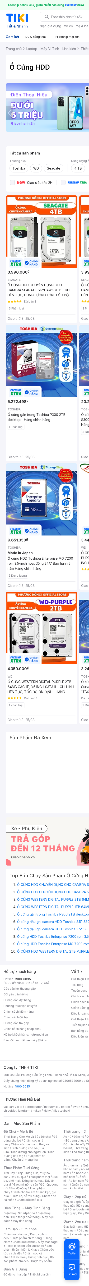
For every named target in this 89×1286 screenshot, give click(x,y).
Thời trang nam (76, 1160)
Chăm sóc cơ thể (24, 1242)
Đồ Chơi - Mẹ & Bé (18, 1131)
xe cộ (68, 26)
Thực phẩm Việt (39, 1177)
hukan (37, 1110)
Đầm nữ (79, 1136)
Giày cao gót (72, 1201)
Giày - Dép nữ (74, 1196)
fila (55, 1110)
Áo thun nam (71, 1165)
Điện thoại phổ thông (25, 1217)
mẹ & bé (82, 26)
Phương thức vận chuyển (20, 1006)
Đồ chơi (46, 1136)
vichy (47, 1110)
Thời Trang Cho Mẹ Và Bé (21, 1136)
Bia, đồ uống (18, 1188)
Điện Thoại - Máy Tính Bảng (27, 1208)
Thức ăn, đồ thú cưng (25, 1196)
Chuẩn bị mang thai (25, 1159)
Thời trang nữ (74, 1131)
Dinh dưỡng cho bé (25, 1148)
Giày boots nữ (79, 1209)
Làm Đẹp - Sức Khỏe (20, 1229)
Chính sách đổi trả (16, 1017)
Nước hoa (19, 1257)
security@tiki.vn (37, 1040)
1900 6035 (22, 1086)
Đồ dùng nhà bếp (15, 1274)
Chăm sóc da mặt (16, 1234)
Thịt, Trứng (24, 1173)
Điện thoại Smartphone (19, 1213)
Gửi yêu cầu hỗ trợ (16, 994)
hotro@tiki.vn (39, 1034)
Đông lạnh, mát (32, 1180)
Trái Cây (9, 1173)
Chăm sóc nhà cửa (29, 1200)
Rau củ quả (18, 1177)
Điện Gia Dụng (15, 1269)
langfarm (24, 1110)
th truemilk (51, 1107)
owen (76, 1107)
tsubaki (65, 1110)
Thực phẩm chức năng (26, 1238)
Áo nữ (67, 1136)
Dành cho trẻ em (24, 1192)
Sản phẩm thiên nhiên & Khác (28, 1247)
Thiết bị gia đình (40, 1274)
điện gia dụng (50, 26)
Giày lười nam (72, 1226)
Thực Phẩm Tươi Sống (21, 1168)
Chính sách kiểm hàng (19, 1011)
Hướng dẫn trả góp (16, 1023)
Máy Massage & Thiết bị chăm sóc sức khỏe (31, 1243)
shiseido (10, 1110)
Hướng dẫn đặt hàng (17, 1000)
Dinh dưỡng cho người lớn (28, 1152)
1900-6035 (23, 979)
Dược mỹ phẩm (41, 1261)
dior (19, 1107)
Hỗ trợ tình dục (38, 1257)
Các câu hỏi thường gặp (20, 988)
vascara (9, 1107)
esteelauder (33, 1107)
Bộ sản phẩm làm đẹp (29, 1259)
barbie (65, 1107)
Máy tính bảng (22, 1221)
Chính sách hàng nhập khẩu (22, 1029)
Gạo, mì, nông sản (25, 1184)
